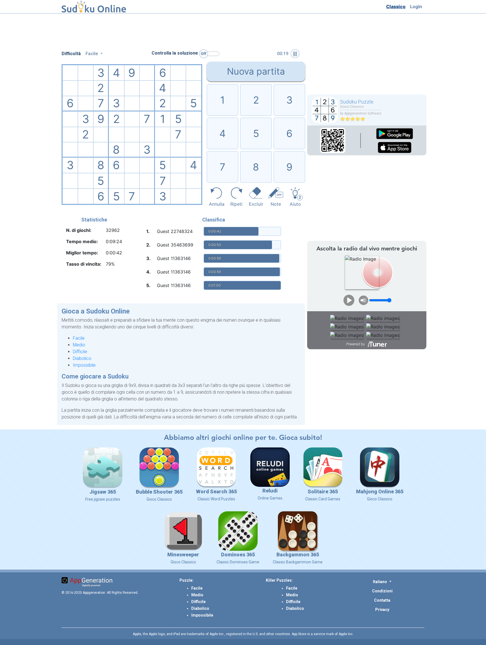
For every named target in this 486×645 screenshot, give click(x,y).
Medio (79, 345)
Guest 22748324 (175, 231)
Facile (79, 338)
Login (417, 6)
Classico (397, 6)
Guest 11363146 (174, 258)
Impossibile (84, 365)
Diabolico (82, 358)
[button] (382, 581)
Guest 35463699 (175, 245)
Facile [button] (92, 53)
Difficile (80, 351)
